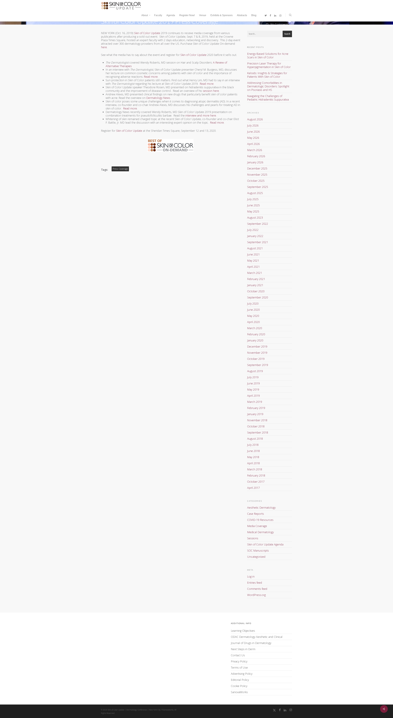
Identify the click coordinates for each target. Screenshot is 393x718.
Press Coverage (120, 168)
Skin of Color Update (147, 33)
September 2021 (257, 242)
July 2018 (253, 445)
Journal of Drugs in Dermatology (251, 643)
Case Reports (255, 514)
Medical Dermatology (260, 532)
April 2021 (253, 267)
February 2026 (256, 156)
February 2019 (256, 408)
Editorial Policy (240, 680)
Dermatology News (158, 98)
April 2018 (253, 463)
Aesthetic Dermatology (261, 507)
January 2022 (255, 236)
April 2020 (253, 322)
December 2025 (257, 168)
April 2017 (253, 488)
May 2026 (253, 138)
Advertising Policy (241, 673)
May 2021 (253, 260)
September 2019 (257, 365)
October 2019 (256, 359)
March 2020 (254, 328)
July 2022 (253, 230)
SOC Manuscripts (258, 550)
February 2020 (256, 334)
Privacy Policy (239, 661)
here (104, 47)
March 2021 (254, 273)
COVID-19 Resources (260, 520)
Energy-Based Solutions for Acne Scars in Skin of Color (267, 55)
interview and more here (200, 115)
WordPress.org (256, 595)
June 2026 (253, 131)
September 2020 (257, 297)
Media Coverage (257, 526)
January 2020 (255, 340)
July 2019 (253, 377)
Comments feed (257, 589)
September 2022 (257, 224)
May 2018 (253, 457)
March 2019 (254, 402)
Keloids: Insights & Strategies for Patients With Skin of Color (267, 74)
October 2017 (256, 481)
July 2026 (253, 125)
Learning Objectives (243, 630)
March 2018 (254, 469)
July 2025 (253, 199)
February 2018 (256, 475)
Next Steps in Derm (243, 649)
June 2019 (253, 383)
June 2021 (253, 254)
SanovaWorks (239, 692)
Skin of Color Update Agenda (265, 544)
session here (211, 91)
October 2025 (256, 181)
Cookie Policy (239, 686)
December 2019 (257, 346)
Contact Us (238, 655)
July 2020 (253, 303)
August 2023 (255, 217)
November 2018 (257, 420)
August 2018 (255, 438)
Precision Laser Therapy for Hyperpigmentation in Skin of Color (269, 65)
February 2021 (256, 279)
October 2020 (256, 291)
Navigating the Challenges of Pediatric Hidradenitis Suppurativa (268, 97)
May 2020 (253, 316)
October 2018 (256, 426)
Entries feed (254, 582)
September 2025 (257, 187)
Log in (251, 576)
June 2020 (253, 309)
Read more (151, 76)
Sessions (252, 538)
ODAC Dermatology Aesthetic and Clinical (256, 637)
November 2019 (257, 352)
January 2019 (255, 414)
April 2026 (253, 144)
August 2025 (255, 193)
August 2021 (255, 248)
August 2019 (255, 371)
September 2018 (257, 432)
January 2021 (255, 285)
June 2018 (253, 451)
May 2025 (253, 211)
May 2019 (253, 389)
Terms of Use (239, 667)
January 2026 (255, 162)
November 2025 (257, 174)
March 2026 (254, 150)
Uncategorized (256, 556)
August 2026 (255, 119)
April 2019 (253, 395)
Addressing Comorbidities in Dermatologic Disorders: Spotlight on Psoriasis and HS (268, 86)
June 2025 (253, 205)
